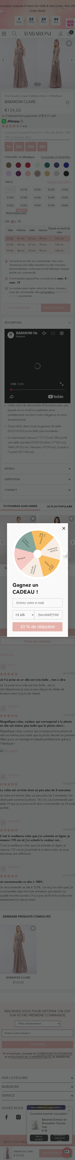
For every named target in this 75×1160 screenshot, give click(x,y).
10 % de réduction (37, 626)
